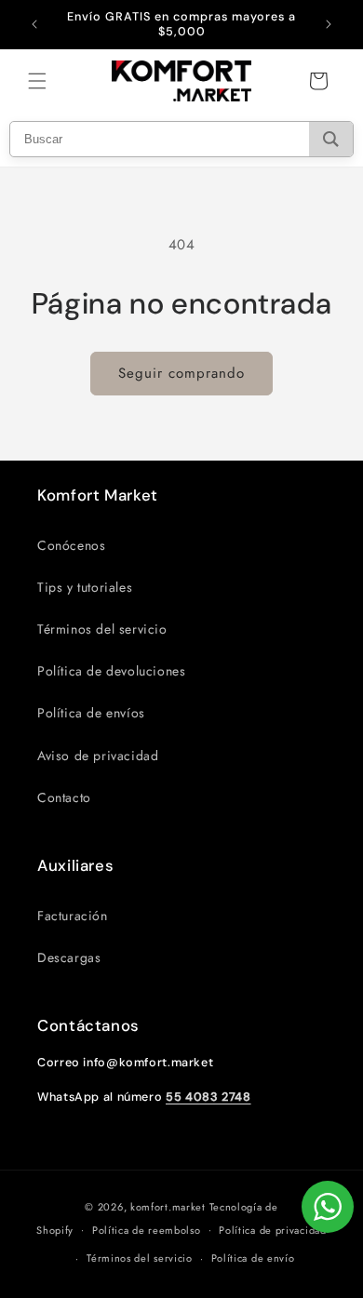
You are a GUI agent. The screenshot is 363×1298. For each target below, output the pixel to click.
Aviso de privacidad (97, 755)
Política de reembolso (146, 1230)
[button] (37, 80)
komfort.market (168, 1206)
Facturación (72, 915)
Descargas (69, 957)
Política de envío (253, 1258)
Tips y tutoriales (84, 587)
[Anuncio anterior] (34, 24)
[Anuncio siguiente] (328, 24)
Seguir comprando (181, 373)
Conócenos (71, 545)
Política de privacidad (272, 1230)
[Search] (331, 139)
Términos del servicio (102, 629)
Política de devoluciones (111, 671)
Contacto (64, 797)
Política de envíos (91, 712)
